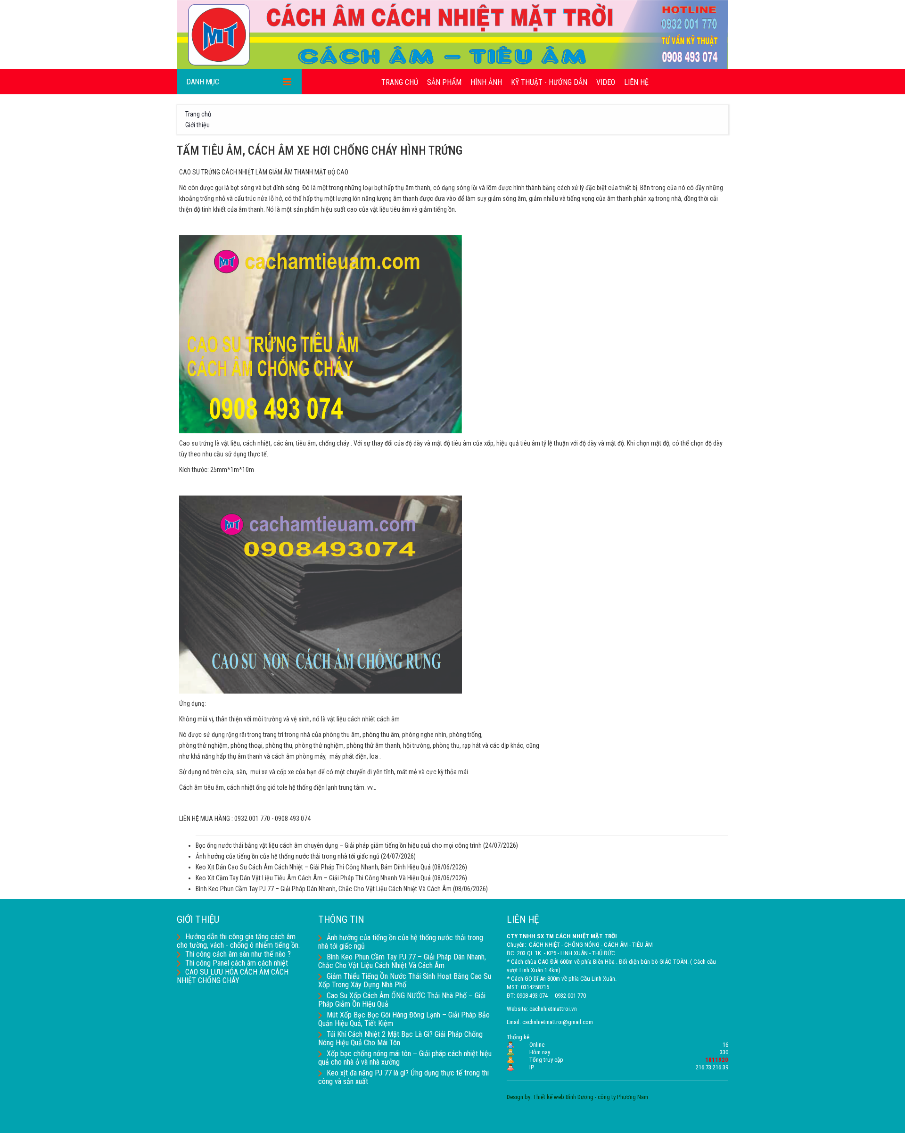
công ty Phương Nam (623, 1096)
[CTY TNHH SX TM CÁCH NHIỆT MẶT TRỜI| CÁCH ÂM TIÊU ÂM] (452, 34)
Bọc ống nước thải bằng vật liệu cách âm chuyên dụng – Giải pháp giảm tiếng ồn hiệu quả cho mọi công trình (339, 845)
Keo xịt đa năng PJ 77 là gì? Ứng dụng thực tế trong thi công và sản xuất (403, 1077)
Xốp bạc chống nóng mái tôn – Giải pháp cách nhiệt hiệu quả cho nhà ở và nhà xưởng (405, 1058)
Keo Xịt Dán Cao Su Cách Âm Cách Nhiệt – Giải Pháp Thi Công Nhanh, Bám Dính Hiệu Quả (313, 867)
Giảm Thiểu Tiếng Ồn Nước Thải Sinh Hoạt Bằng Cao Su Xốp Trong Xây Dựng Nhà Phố (404, 980)
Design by (518, 1096)
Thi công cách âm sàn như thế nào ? (238, 954)
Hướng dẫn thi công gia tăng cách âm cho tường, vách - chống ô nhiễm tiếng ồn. (238, 941)
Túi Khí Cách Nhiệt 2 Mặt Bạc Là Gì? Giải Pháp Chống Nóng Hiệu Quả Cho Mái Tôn (400, 1038)
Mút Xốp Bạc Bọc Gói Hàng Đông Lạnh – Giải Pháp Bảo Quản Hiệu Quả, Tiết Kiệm (404, 1019)
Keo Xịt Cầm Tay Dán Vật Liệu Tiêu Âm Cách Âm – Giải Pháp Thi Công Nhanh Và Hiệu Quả (313, 878)
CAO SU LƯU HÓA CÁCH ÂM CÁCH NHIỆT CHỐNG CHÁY (232, 976)
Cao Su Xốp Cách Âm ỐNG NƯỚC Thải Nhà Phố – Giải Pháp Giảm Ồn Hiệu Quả (401, 1000)
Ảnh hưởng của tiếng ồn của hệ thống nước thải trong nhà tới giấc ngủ (287, 856)
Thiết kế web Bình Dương (563, 1096)
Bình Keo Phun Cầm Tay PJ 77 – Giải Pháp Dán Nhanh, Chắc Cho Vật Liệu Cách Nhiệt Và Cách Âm (324, 889)
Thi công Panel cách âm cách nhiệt (236, 963)
